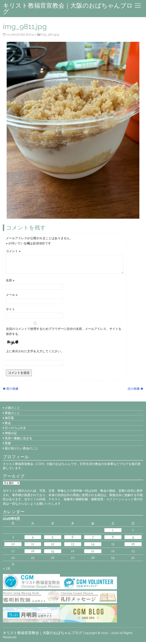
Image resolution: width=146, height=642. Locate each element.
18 (32, 551)
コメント (13, 251)
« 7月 (6, 568)
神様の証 (11, 433)
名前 (10, 280)
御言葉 (9, 418)
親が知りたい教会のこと (21, 448)
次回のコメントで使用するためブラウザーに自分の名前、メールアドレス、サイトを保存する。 (63, 331)
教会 (8, 423)
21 (92, 551)
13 (72, 544)
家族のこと (12, 413)
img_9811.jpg (50, 34)
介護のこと (12, 408)
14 (92, 544)
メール (11, 295)
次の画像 (134, 388)
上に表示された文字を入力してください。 (35, 351)
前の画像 (12, 388)
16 (133, 544)
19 (52, 551)
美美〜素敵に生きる (18, 438)
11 (32, 544)
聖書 (8, 443)
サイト (10, 309)
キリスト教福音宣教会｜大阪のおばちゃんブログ (68, 8)
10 (13, 544)
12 (52, 544)
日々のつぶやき (15, 428)
